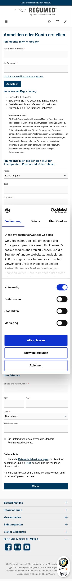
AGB (28, 462)
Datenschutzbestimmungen (33, 459)
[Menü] (6, 22)
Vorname (8, 197)
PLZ (6, 398)
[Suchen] (49, 22)
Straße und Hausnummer (16, 384)
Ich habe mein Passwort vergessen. (24, 76)
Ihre (14, 49)
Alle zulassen (36, 340)
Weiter (36, 486)
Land (7, 412)
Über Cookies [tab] (58, 221)
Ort (28, 398)
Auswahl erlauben (36, 352)
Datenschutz (23, 574)
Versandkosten (55, 564)
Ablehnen (35, 365)
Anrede (7, 171)
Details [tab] (35, 221)
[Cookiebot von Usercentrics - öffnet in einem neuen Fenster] (51, 210)
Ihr (11, 63)
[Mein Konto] (65, 22)
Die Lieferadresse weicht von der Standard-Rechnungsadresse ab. (31, 441)
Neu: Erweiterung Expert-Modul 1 (35, 3)
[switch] (61, 299)
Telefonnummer (11, 423)
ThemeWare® (48, 574)
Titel (6, 184)
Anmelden (12, 84)
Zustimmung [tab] (12, 221)
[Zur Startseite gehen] (36, 12)
